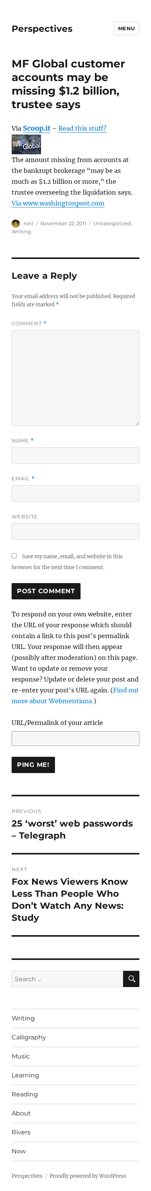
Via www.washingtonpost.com (58, 203)
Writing (21, 231)
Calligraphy (29, 1037)
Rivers (21, 1132)
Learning (25, 1075)
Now (19, 1151)
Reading (25, 1094)
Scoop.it (36, 128)
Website (25, 516)
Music (21, 1056)
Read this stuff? (82, 128)
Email (23, 478)
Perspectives (42, 28)
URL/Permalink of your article (57, 723)
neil (28, 223)
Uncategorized (112, 223)
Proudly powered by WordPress (88, 1176)
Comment (29, 323)
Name (23, 440)
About (21, 1113)
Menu (126, 28)
